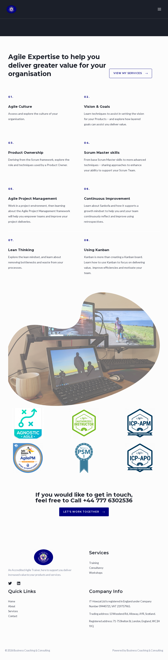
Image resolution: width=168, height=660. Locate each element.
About (11, 606)
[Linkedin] (18, 583)
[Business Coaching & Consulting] (11, 9)
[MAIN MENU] (159, 9)
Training (94, 563)
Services (13, 611)
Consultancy (96, 567)
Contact (12, 616)
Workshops (95, 572)
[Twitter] (10, 583)
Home (11, 601)
